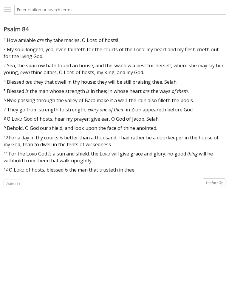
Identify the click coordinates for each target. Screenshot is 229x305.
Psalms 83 (13, 183)
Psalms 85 (214, 183)
